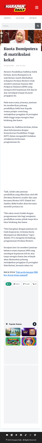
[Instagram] (12, 435)
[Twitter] (16, 435)
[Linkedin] (35, 435)
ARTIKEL (33, 18)
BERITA (7, 18)
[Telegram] (30, 435)
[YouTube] (7, 435)
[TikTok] (26, 435)
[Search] (38, 26)
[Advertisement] (21, 168)
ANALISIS (20, 18)
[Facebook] (21, 435)
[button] (36, 7)
